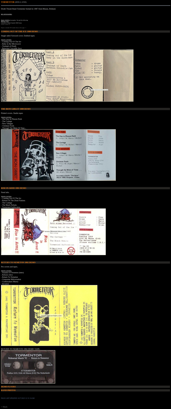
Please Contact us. (5, 24)
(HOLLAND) (21, 2)
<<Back (4, 407)
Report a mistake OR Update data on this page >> (13, 27)
